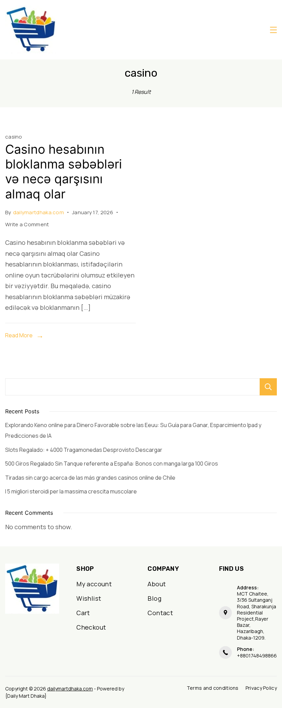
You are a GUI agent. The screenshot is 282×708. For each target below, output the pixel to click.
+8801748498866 (257, 655)
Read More (19, 335)
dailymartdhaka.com (70, 688)
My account (94, 584)
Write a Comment (27, 225)
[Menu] (273, 29)
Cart (83, 613)
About (157, 584)
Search (268, 386)
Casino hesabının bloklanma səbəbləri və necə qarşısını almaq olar (63, 171)
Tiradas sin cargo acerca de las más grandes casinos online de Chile (90, 477)
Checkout (91, 627)
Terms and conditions (213, 688)
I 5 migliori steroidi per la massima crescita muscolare (71, 491)
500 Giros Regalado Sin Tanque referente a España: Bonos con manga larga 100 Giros (111, 463)
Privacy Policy (261, 688)
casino (13, 136)
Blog (154, 598)
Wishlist (88, 598)
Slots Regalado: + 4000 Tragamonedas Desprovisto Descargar (83, 450)
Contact (160, 613)
